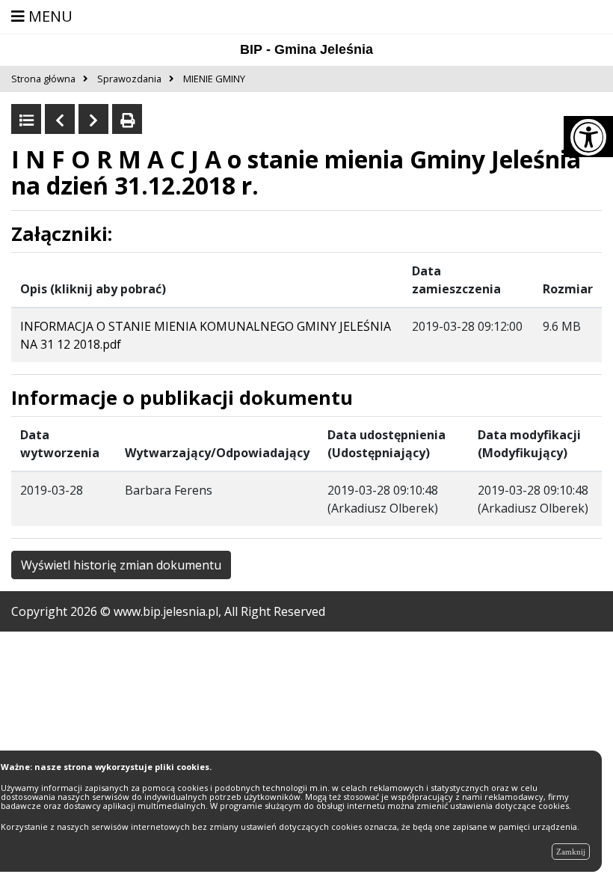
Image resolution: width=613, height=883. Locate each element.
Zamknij (570, 851)
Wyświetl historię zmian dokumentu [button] (121, 565)
